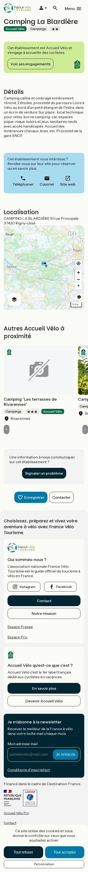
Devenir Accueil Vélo (44, 701)
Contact (44, 600)
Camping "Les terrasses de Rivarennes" (30, 402)
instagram (27, 587)
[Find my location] (78, 263)
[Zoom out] (78, 279)
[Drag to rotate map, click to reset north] (78, 286)
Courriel (47, 184)
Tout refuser (23, 852)
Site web (68, 184)
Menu (70, 8)
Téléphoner (23, 184)
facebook (64, 587)
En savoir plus (44, 688)
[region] (44, 267)
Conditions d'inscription (29, 769)
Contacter (61, 497)
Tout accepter (65, 852)
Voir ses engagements (30, 64)
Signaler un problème (44, 473)
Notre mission (44, 613)
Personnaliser (44, 864)
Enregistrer (34, 497)
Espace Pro (17, 637)
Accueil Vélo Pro (16, 813)
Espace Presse (20, 626)
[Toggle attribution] (79, 297)
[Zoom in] (78, 272)
